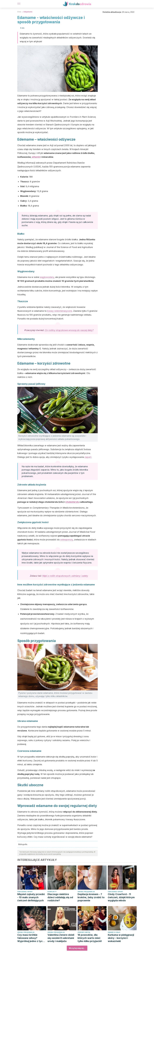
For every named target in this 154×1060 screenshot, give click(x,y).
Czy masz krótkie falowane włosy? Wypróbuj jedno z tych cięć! (30, 938)
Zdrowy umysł (84, 932)
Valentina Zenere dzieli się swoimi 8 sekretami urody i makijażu (61, 938)
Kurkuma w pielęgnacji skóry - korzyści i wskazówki (121, 938)
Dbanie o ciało (114, 932)
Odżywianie (27, 12)
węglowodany (47, 277)
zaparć (88, 457)
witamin (36, 157)
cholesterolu (72, 502)
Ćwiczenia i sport (25, 892)
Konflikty (52, 892)
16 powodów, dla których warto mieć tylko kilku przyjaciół (90, 938)
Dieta (19, 12)
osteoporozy (66, 539)
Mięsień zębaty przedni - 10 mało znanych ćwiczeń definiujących (31, 897)
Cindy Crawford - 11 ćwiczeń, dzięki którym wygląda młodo (121, 897)
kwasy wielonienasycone (59, 311)
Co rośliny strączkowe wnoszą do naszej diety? (69, 330)
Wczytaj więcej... (77, 948)
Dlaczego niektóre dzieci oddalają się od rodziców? (60, 897)
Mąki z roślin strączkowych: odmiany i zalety (65, 576)
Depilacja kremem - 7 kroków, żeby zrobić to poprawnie (91, 897)
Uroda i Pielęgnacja (86, 892)
